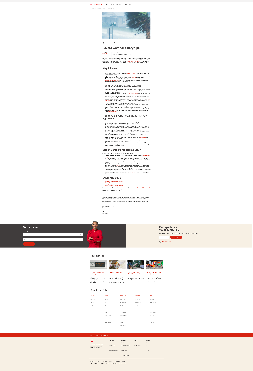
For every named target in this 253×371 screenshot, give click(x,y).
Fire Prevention (153, 302)
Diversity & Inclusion (137, 345)
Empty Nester (123, 325)
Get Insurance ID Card (125, 355)
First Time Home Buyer (124, 305)
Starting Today (138, 309)
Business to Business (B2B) (113, 350)
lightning (134, 77)
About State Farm (112, 345)
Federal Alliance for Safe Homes (112, 182)
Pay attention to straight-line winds (133, 273)
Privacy (98, 361)
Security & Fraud (104, 361)
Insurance (107, 312)
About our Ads (92, 361)
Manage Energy (138, 302)
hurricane (139, 76)
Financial (107, 305)
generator (135, 142)
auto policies (108, 156)
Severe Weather (153, 312)
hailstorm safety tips (112, 111)
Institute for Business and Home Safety (114, 181)
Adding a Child (123, 309)
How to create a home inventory (116, 273)
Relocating (122, 322)
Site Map (123, 361)
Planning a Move (123, 315)
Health (106, 309)
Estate (106, 302)
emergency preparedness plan (135, 61)
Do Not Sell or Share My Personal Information (118, 363)
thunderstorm (127, 76)
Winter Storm (152, 322)
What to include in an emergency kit (153, 273)
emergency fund (132, 172)
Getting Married (123, 302)
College (106, 299)
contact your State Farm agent (143, 187)
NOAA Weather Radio (144, 71)
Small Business (108, 322)
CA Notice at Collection (105, 363)
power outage (134, 144)
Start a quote (29, 244)
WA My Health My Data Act (94, 363)
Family (92, 305)
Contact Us (110, 342)
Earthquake (152, 299)
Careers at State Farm (137, 342)
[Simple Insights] (98, 4)
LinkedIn (147, 350)
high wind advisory (131, 73)
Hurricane (152, 309)
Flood (151, 305)
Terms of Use (111, 361)
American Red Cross (109, 184)
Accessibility (117, 361)
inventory (118, 165)
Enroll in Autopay (124, 350)
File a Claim (123, 342)
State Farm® (105, 54)
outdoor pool (143, 137)
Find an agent (176, 237)
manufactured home (133, 93)
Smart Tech (137, 305)
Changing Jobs (123, 312)
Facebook (147, 342)
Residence (93, 309)
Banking (92, 302)
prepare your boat (136, 124)
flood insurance (138, 161)
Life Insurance (108, 315)
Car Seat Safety (138, 299)
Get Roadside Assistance (125, 345)
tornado (133, 76)
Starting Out (122, 299)
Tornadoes (152, 315)
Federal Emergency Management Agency (114, 185)
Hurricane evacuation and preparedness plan (98, 273)
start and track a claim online (132, 189)
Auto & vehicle (93, 299)
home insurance (146, 155)
